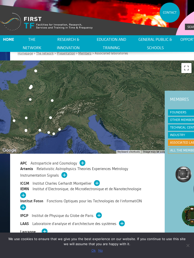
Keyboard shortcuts (128, 151)
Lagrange (28, 232)
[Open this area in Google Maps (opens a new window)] (9, 150)
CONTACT (170, 12)
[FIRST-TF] (46, 22)
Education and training (111, 43)
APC (48, 163)
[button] (59, 129)
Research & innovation (68, 43)
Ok (93, 250)
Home (8, 39)
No (100, 250)
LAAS (68, 223)
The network (32, 43)
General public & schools (155, 43)
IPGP (56, 215)
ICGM (55, 183)
